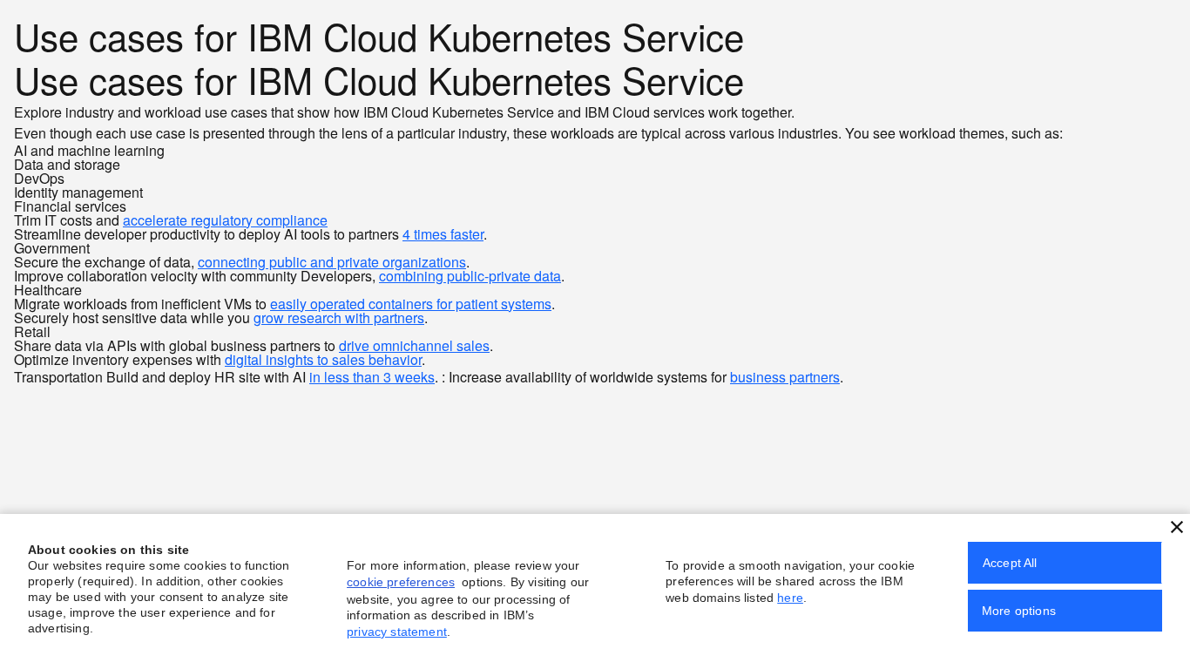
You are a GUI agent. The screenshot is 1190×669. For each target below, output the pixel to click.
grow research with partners (339, 317)
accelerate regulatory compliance (225, 220)
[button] (1177, 527)
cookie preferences (401, 582)
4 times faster (442, 234)
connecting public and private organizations (332, 262)
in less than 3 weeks (372, 377)
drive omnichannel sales (414, 345)
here (790, 598)
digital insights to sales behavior (323, 359)
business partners (785, 377)
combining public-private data (470, 276)
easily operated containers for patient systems (410, 304)
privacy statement (397, 632)
